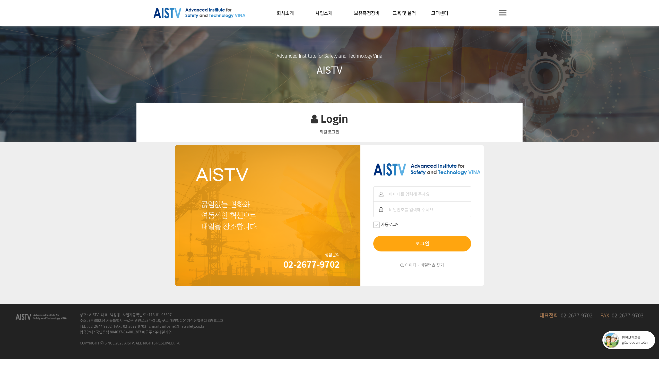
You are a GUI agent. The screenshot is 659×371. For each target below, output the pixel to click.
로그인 (422, 243)
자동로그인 (390, 224)
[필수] (381, 194)
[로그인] (178, 342)
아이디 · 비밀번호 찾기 (424, 265)
